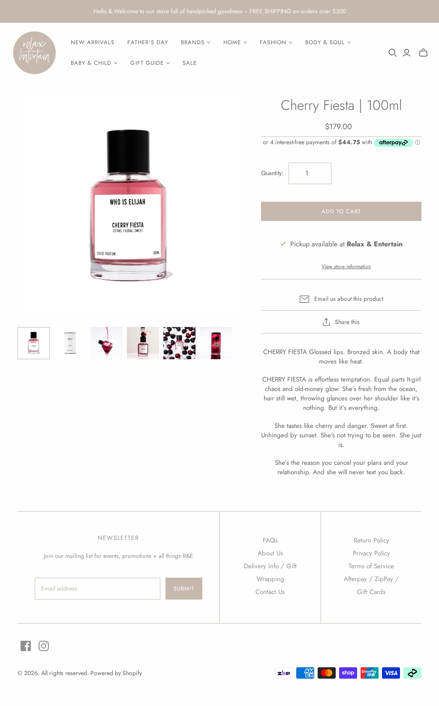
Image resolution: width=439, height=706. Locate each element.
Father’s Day (147, 42)
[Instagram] (44, 646)
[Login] (406, 53)
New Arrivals (92, 42)
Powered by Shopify (116, 673)
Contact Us (270, 592)
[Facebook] (26, 646)
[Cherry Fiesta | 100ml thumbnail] (34, 343)
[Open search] (392, 52)
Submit (184, 589)
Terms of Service (371, 566)
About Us (270, 553)
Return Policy (371, 540)
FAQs (270, 540)
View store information (346, 266)
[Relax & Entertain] (34, 52)
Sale (190, 63)
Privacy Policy (371, 553)
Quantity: (272, 173)
